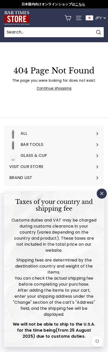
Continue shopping (54, 88)
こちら (80, 4)
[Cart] (68, 18)
